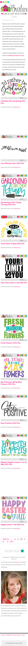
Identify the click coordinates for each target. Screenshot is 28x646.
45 (7, 541)
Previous (6, 539)
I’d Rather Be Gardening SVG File (13, 102)
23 (18, 539)
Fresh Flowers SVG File (11, 343)
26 (3, 541)
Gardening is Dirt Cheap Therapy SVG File (11, 203)
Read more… (17, 107)
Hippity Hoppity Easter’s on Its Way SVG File (14, 463)
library (17, 562)
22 (15, 539)
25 (24, 539)
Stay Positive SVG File (10, 423)
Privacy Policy (16, 635)
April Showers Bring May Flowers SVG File (11, 383)
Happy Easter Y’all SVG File (12, 524)
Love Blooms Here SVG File (12, 163)
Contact (23, 635)
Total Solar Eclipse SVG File (12, 244)
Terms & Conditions (6, 635)
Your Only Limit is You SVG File (14, 283)
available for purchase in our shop (16, 55)
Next (12, 541)
